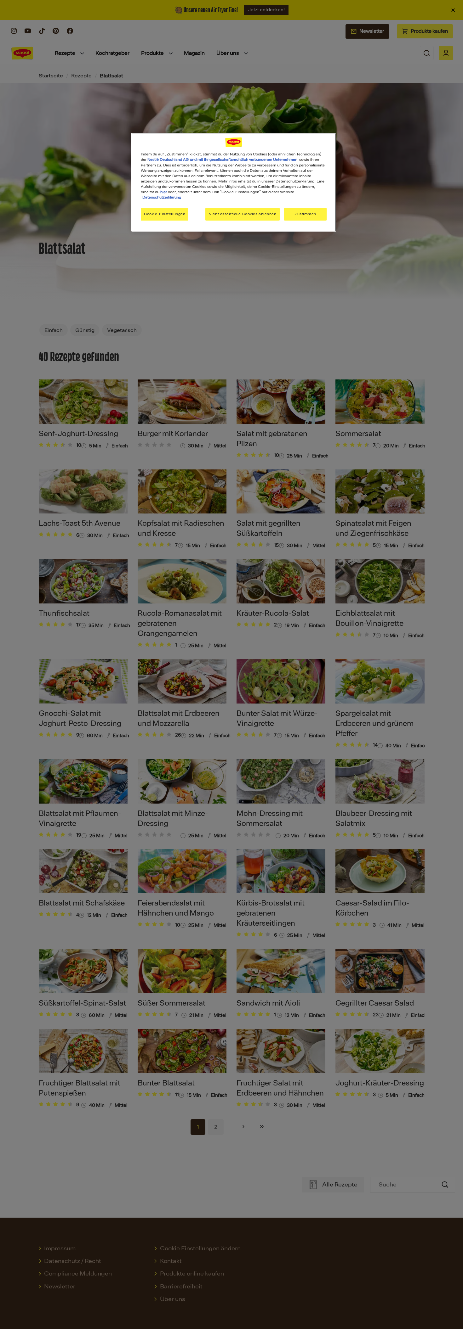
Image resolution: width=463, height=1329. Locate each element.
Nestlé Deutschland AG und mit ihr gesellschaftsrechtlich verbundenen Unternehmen (222, 159)
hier (163, 192)
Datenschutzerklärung (161, 197)
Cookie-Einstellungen (164, 214)
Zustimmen (305, 214)
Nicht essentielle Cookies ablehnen (242, 214)
